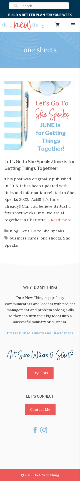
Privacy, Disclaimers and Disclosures (40, 333)
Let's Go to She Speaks (42, 230)
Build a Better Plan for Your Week (40, 15)
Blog (14, 230)
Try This (40, 372)
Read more (61, 219)
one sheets (50, 238)
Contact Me (40, 409)
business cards (24, 238)
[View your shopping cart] (57, 25)
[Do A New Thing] (23, 25)
